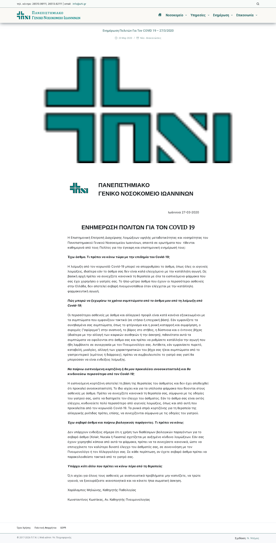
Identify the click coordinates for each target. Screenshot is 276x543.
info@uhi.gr (79, 3)
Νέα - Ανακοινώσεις (150, 38)
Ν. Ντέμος (253, 538)
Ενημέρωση (221, 15)
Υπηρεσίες (198, 15)
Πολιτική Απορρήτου (46, 527)
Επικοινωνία (244, 15)
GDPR (63, 527)
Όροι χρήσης (24, 527)
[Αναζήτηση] (258, 4)
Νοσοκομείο (174, 15)
